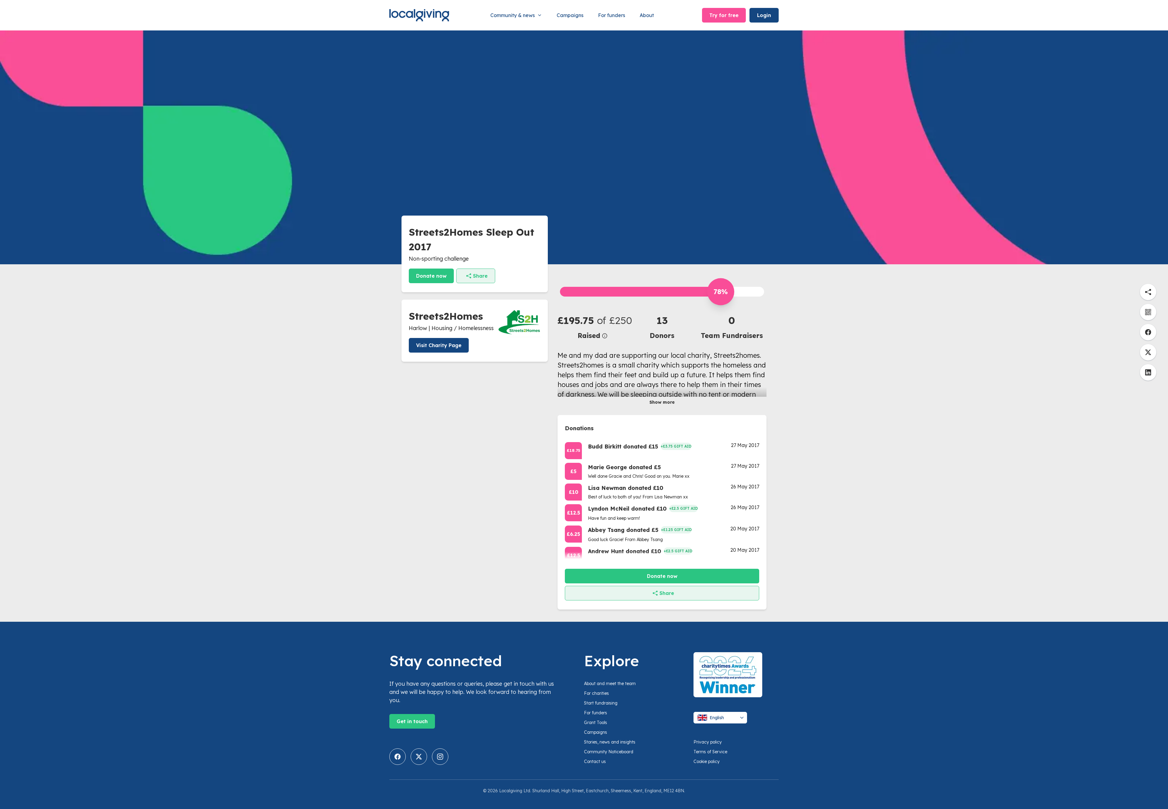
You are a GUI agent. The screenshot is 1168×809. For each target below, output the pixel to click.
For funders (611, 15)
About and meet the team (610, 683)
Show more (662, 402)
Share (480, 276)
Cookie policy (706, 761)
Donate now (431, 276)
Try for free (724, 15)
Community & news (512, 15)
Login (764, 15)
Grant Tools (595, 722)
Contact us (595, 761)
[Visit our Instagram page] (440, 756)
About (647, 15)
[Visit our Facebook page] (397, 756)
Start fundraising (600, 703)
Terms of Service (710, 751)
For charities (596, 693)
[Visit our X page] (419, 756)
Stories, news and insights (609, 742)
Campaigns (570, 15)
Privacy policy (707, 742)
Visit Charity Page (438, 345)
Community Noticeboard (608, 751)
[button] (592, 327)
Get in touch (412, 721)
